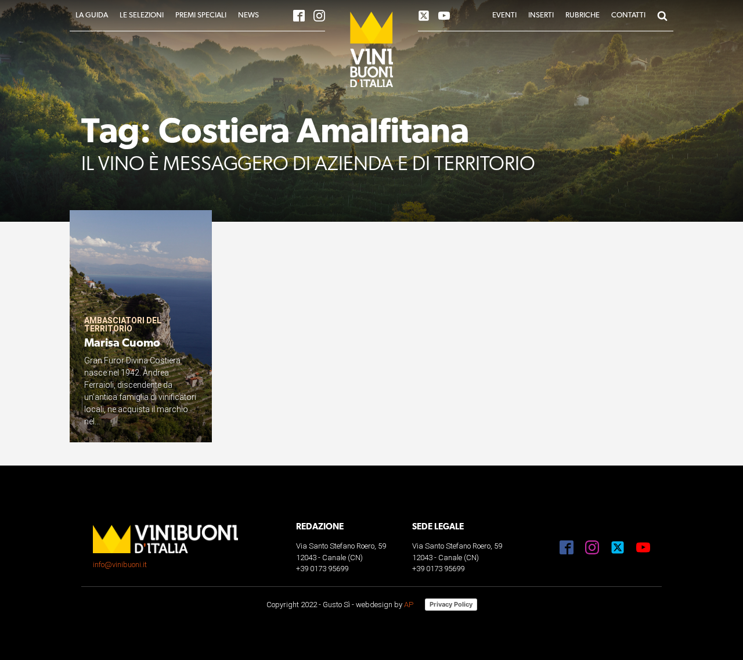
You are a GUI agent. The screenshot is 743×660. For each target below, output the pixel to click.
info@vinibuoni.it (120, 564)
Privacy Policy (451, 604)
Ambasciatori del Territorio (122, 324)
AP (408, 604)
